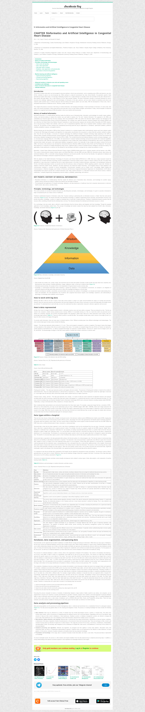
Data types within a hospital (43, 67)
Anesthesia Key (72, 6)
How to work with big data (42, 64)
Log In (41, 13)
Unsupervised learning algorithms (44, 77)
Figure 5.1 (42, 197)
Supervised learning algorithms (43, 75)
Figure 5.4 (36, 607)
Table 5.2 (44, 460)
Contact (78, 13)
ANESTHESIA (50, 691)
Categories (54, 13)
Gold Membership (69, 13)
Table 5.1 (50, 315)
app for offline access (72, 708)
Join (105, 685)
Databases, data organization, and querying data (48, 69)
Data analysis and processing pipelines (45, 70)
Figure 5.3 (92, 284)
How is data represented (42, 65)
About (61, 13)
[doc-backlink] (36, 225)
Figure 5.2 (53, 207)
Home (35, 13)
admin (45, 691)
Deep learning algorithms (42, 79)
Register (47, 13)
